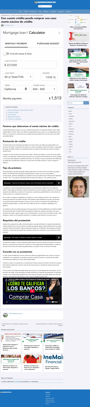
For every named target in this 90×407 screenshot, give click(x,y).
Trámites (71, 146)
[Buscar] (50, 6)
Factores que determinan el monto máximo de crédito (20, 110)
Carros (70, 113)
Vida (70, 149)
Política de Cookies (50, 400)
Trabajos (26, 11)
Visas (40, 11)
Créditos (71, 119)
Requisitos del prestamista (14, 117)
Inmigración (33, 11)
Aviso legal (48, 394)
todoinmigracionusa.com (9, 25)
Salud (70, 136)
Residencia (45, 11)
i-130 (70, 126)
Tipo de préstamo (12, 114)
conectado (17, 381)
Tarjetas (70, 141)
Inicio (20, 11)
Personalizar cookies (50, 398)
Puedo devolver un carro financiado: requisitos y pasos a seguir (15, 324)
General (70, 124)
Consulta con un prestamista (14, 119)
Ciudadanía (53, 11)
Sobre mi (47, 403)
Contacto (47, 396)
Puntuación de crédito (13, 112)
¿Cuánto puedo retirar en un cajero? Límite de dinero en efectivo (49, 324)
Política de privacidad (50, 402)
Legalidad (68, 11)
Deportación (61, 11)
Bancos (70, 111)
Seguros (71, 139)
